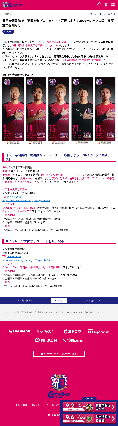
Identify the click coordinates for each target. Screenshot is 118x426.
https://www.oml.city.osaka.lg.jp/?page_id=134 (26, 260)
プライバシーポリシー (54, 405)
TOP (4, 312)
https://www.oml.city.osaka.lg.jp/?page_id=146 (26, 200)
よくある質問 (21, 405)
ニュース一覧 (13, 312)
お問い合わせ (35, 405)
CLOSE (89, 398)
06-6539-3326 (14, 256)
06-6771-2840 (14, 196)
